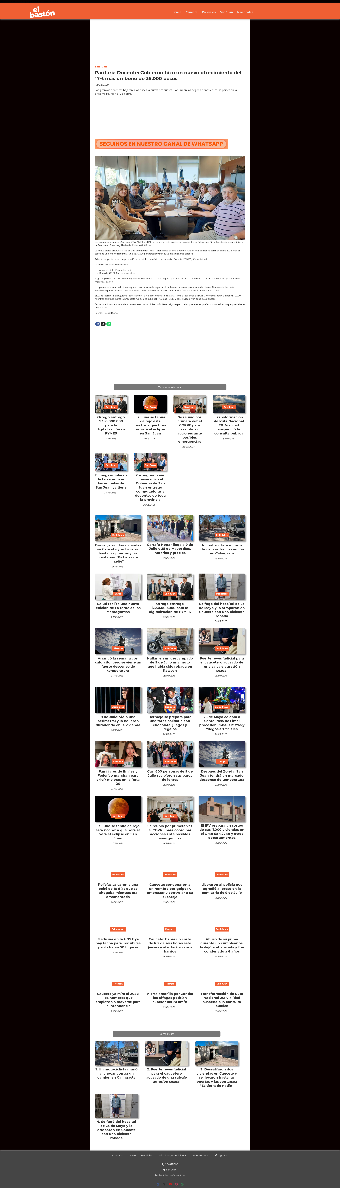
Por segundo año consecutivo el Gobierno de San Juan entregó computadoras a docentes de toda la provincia (150, 487)
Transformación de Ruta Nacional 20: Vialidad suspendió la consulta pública (229, 425)
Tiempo (118, 648)
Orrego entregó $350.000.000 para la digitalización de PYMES (111, 425)
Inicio (177, 12)
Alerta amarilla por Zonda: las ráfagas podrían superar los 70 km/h (170, 998)
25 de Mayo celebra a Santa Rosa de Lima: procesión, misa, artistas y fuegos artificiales (222, 723)
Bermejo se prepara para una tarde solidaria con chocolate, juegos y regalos (170, 723)
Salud (118, 593)
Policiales (209, 12)
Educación (118, 929)
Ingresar (222, 1155)
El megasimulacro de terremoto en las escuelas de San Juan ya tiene (111, 481)
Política (118, 983)
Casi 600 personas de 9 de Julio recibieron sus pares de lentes (170, 775)
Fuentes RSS (200, 1155)
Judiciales (222, 648)
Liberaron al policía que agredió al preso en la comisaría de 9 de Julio (222, 888)
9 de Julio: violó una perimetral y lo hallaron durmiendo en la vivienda (118, 721)
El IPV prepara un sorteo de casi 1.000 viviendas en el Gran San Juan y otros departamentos (221, 831)
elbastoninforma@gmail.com (170, 1175)
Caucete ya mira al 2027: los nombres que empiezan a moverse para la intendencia (118, 1000)
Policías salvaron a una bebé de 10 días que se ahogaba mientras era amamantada (118, 890)
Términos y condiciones (172, 1155)
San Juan (226, 12)
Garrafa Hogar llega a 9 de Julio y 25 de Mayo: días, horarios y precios (170, 549)
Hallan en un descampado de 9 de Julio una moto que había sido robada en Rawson (170, 664)
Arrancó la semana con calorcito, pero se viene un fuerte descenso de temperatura (118, 664)
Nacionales (245, 12)
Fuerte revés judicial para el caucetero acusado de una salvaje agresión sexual (222, 664)
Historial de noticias (141, 1155)
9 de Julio (170, 648)
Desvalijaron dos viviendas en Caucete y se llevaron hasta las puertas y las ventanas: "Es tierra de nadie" (118, 553)
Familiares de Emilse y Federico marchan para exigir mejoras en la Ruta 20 (118, 777)
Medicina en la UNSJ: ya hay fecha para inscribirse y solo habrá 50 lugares (118, 943)
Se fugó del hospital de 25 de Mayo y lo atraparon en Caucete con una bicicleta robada (222, 610)
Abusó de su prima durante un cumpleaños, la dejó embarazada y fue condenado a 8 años (222, 945)
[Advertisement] (170, 41)
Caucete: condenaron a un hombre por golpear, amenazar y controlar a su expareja (170, 890)
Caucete (192, 12)
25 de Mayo (222, 707)
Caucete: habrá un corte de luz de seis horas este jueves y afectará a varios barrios (170, 945)
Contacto (117, 1155)
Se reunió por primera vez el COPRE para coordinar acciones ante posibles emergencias (189, 429)
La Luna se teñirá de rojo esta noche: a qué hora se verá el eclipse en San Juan (150, 425)
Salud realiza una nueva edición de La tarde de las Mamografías (118, 608)
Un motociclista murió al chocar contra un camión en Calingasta (222, 549)
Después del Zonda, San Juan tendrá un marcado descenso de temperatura (221, 775)
